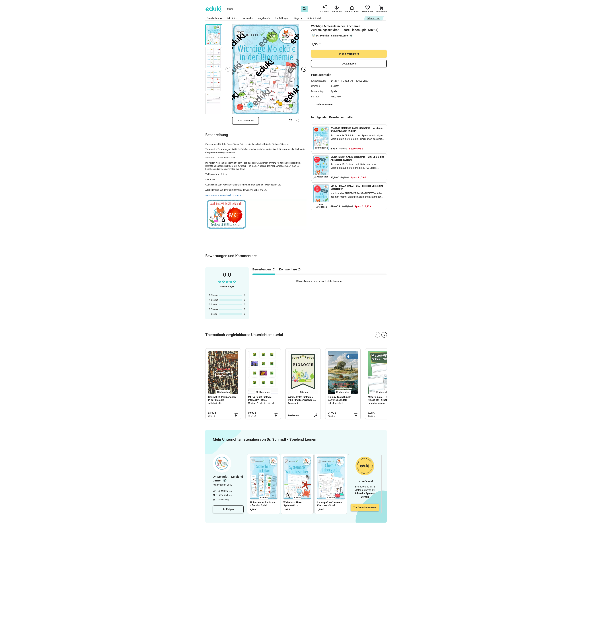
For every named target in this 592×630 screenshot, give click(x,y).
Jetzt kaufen (349, 63)
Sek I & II (231, 18)
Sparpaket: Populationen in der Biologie (222, 398)
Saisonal (246, 18)
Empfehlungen (282, 18)
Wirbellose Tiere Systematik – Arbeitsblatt (292, 504)
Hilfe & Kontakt (314, 18)
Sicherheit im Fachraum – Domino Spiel (263, 504)
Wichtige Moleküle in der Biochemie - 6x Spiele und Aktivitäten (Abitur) (357, 129)
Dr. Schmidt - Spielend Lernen (332, 35)
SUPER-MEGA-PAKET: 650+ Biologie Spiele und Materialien (357, 187)
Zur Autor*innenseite (364, 507)
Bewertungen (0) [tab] (263, 269)
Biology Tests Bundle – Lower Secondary (340, 398)
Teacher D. (293, 403)
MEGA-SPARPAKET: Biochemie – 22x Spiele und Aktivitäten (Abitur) (357, 158)
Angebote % (264, 18)
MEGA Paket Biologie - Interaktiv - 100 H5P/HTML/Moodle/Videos (263, 398)
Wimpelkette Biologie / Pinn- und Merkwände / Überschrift (301, 398)
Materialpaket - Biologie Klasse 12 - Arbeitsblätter (382, 398)
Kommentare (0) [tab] (290, 269)
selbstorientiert (215, 403)
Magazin (298, 18)
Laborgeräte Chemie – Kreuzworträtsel (329, 504)
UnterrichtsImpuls (376, 403)
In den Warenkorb (349, 53)
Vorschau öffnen (245, 120)
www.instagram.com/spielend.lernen (223, 195)
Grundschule (213, 18)
